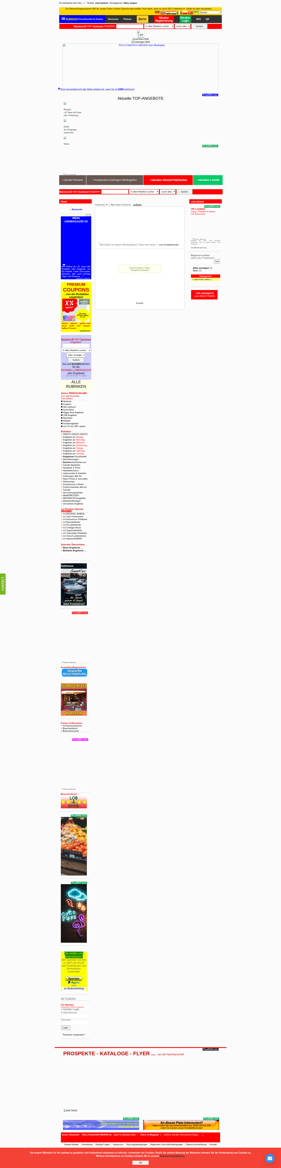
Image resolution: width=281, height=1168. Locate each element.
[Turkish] (190, 12)
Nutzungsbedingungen (137, 1144)
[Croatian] (168, 12)
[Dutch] (174, 12)
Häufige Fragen (102, 1144)
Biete (195, 270)
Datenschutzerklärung (196, 1144)
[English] (163, 12)
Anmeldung (87, 1144)
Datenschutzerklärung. (172, 1155)
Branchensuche (71, 731)
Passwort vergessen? (74, 1034)
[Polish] (185, 12)
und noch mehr (202, 279)
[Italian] (179, 12)
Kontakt (213, 1144)
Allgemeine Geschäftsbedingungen (166, 1144)
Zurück (139, 303)
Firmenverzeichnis (72, 725)
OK (140, 1162)
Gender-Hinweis (71, 1144)
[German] (157, 12)
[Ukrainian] (196, 12)
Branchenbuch (70, 728)
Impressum (118, 1144)
